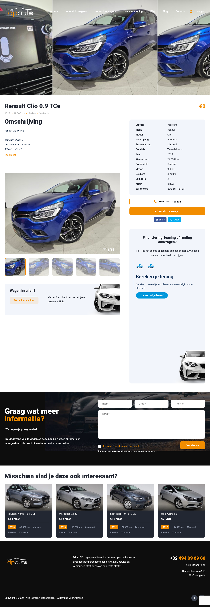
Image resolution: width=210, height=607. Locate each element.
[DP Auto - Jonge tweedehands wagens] (21, 11)
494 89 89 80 (187, 558)
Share (162, 219)
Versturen (192, 445)
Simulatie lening (133, 11)
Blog (165, 11)
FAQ (152, 11)
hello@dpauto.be (195, 564)
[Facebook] (194, 598)
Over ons (53, 11)
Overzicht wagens (76, 11)
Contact (180, 11)
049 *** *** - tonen (170, 201)
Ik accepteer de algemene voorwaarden (122, 446)
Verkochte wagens (106, 11)
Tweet (176, 219)
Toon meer (10, 154)
